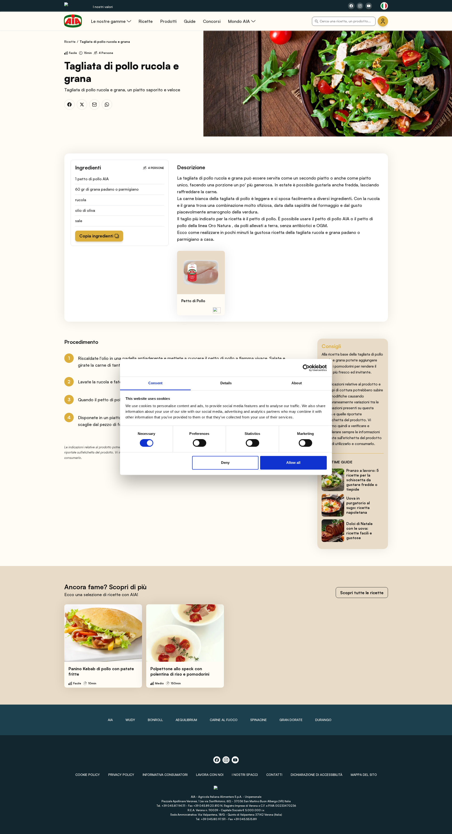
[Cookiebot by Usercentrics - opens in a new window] (306, 367)
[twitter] (82, 104)
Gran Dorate (291, 720)
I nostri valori (103, 7)
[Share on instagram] (360, 6)
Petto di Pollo (193, 300)
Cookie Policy (87, 775)
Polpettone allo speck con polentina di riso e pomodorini (179, 671)
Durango (323, 720)
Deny (225, 463)
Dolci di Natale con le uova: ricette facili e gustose (359, 530)
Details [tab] (226, 383)
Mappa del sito (364, 775)
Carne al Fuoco (224, 720)
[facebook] (69, 104)
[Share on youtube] (368, 6)
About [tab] (296, 383)
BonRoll (155, 720)
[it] (384, 6)
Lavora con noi (209, 775)
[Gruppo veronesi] (226, 790)
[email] (94, 104)
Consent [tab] (155, 383)
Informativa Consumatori (165, 775)
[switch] (199, 443)
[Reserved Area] (383, 21)
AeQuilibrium (186, 720)
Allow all (293, 463)
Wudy (130, 720)
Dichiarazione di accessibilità (316, 775)
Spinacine (258, 720)
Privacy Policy (121, 775)
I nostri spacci (245, 775)
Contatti (274, 775)
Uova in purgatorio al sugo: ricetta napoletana (358, 505)
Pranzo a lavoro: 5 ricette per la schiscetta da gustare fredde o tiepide (362, 480)
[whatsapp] (107, 104)
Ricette (70, 42)
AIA (110, 720)
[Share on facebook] (351, 6)
